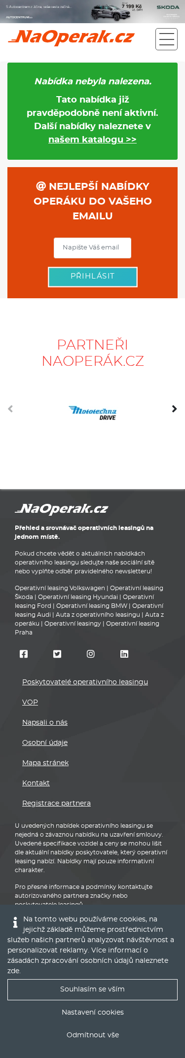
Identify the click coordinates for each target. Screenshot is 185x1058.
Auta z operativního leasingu (98, 615)
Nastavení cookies (93, 1012)
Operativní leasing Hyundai (78, 597)
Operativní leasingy (72, 624)
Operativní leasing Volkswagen (60, 588)
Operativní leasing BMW (91, 606)
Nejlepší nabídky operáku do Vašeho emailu (93, 201)
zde (13, 971)
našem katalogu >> (92, 140)
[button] (175, 412)
